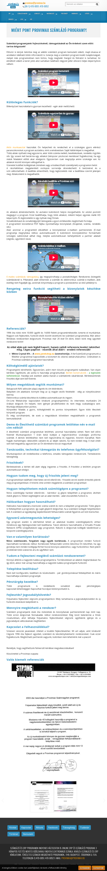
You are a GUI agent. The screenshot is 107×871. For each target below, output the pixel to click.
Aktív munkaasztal (16, 147)
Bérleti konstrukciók (76, 372)
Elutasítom (98, 868)
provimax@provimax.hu (35, 3)
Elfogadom (85, 868)
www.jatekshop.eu (44, 353)
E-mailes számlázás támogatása (22, 276)
